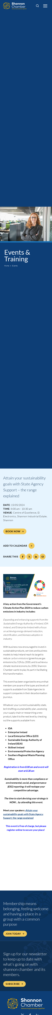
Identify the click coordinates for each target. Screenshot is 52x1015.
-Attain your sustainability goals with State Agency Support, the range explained (23, 814)
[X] (29, 557)
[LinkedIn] (36, 557)
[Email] (43, 557)
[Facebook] (23, 557)
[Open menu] (45, 6)
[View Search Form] (37, 6)
